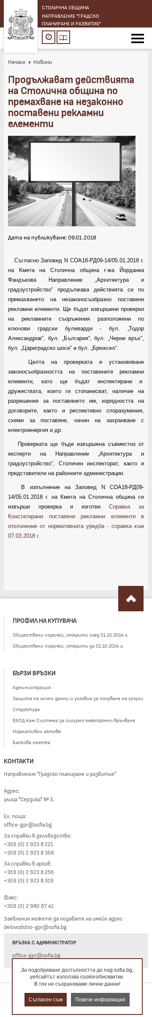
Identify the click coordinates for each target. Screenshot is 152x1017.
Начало (16, 61)
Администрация (32, 687)
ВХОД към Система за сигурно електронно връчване (74, 720)
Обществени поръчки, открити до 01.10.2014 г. (68, 646)
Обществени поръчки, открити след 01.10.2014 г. (71, 635)
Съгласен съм (45, 1000)
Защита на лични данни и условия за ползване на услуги (78, 698)
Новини (42, 61)
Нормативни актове (37, 731)
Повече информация (100, 1000)
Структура (26, 709)
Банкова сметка (31, 742)
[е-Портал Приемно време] (48, 37)
